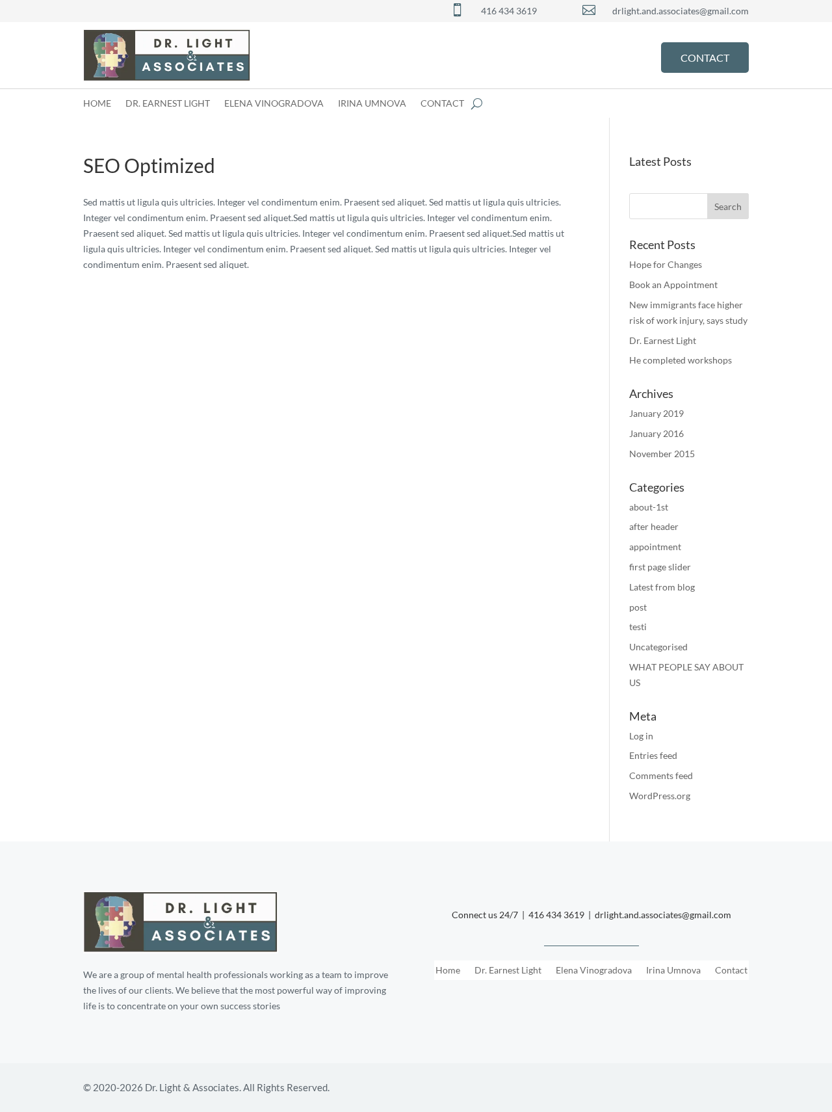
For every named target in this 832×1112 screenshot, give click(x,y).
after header (654, 526)
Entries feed (653, 755)
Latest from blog (662, 586)
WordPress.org (659, 795)
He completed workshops (680, 359)
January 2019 (656, 413)
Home (97, 104)
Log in (641, 735)
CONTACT (705, 57)
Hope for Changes (665, 264)
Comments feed (661, 775)
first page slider (660, 566)
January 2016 (656, 433)
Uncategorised (658, 646)
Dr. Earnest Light (167, 104)
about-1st (648, 506)
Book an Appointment (673, 284)
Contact (442, 104)
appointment (655, 546)
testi (638, 626)
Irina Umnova (372, 104)
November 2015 (662, 453)
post (638, 607)
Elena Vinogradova (274, 104)
